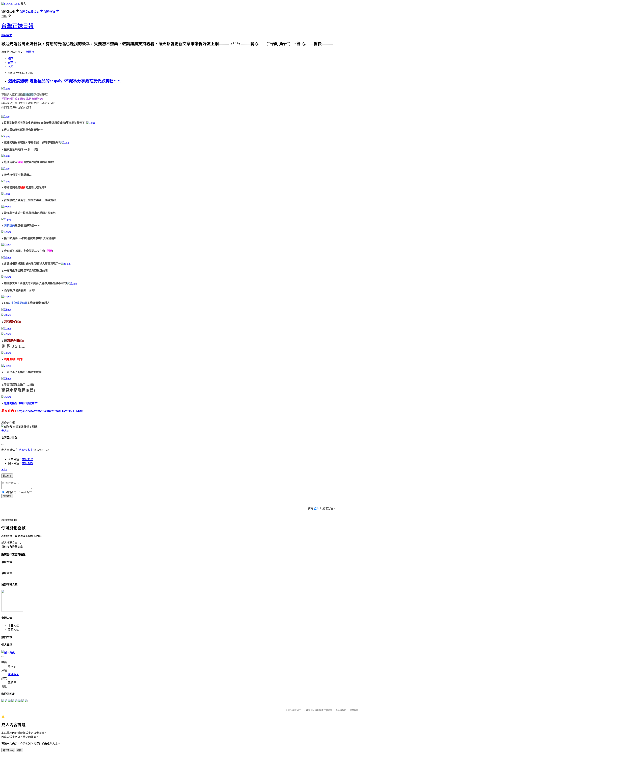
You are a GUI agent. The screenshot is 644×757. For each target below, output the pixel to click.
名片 (10, 66)
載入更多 (7, 476)
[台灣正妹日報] (2, 701)
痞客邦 (23, 449)
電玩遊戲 (27, 463)
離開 (19, 750)
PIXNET (297, 710)
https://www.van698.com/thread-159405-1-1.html (50, 411)
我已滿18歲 (8, 750)
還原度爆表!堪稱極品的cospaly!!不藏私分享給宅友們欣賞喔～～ (64, 81)
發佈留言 (7, 496)
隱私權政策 (340, 710)
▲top (4, 469)
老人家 (5, 430)
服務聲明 (354, 710)
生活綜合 (28, 52)
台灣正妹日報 (17, 26)
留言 (30, 449)
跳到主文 (6, 35)
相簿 (10, 58)
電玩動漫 (27, 459)
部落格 (12, 62)
